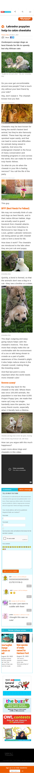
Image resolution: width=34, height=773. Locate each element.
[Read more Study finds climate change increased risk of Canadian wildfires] (25, 638)
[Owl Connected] (5, 13)
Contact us (8, 753)
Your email (5, 522)
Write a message (25, 489)
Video (7, 35)
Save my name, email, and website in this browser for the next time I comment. (16, 532)
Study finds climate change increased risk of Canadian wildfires (25, 651)
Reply (29, 586)
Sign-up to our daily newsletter (16, 768)
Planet (3, 35)
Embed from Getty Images (8, 102)
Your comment (6, 544)
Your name (5, 515)
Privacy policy (9, 755)
